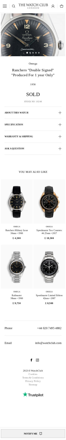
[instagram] (35, 360)
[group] (33, 34)
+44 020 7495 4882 (49, 328)
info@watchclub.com (48, 343)
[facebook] (29, 360)
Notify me (30, 433)
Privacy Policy (33, 381)
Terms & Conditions (33, 377)
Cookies (33, 374)
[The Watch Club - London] (33, 6)
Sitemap (33, 384)
